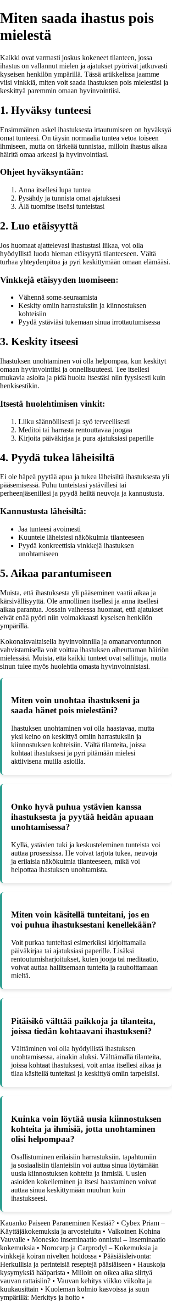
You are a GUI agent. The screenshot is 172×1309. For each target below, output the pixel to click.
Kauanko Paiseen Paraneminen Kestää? (57, 1223)
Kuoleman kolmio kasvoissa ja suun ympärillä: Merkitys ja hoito (74, 1293)
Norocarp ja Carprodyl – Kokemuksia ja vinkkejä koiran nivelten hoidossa (79, 1252)
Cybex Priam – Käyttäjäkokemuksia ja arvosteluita (82, 1227)
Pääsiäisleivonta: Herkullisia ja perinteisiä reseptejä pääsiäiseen (75, 1260)
